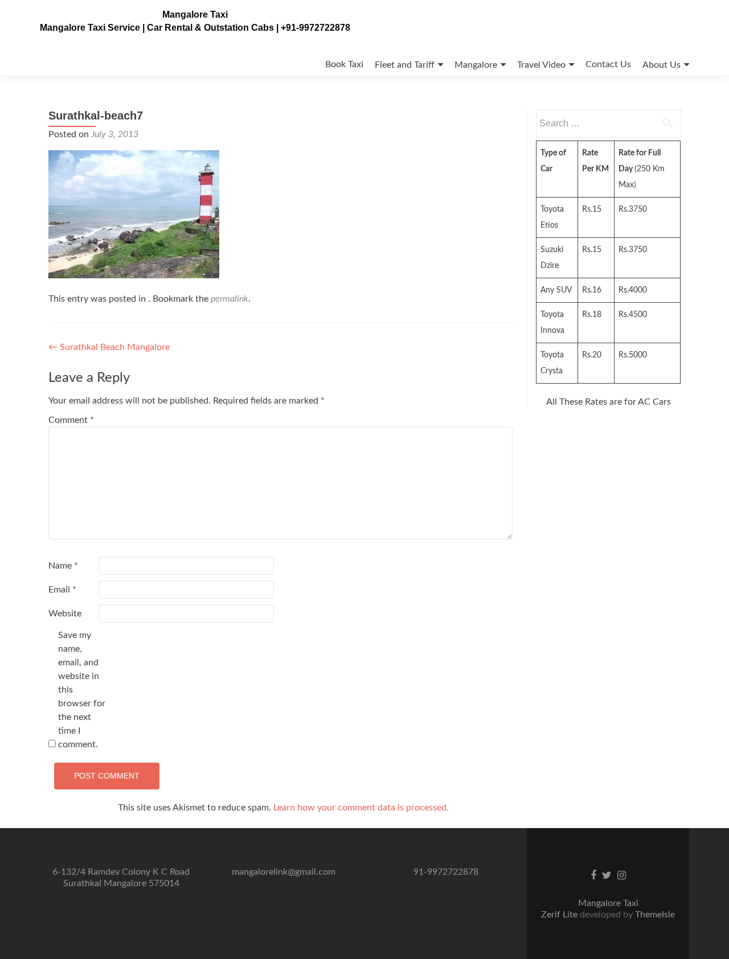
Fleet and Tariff (405, 64)
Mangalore (475, 64)
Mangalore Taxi (195, 14)
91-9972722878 (445, 871)
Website (64, 613)
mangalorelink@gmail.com (283, 871)
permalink (229, 298)
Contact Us (608, 64)
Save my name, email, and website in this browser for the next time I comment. (81, 690)
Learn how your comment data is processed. (361, 807)
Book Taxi (344, 64)
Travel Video (541, 64)
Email (62, 589)
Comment (71, 420)
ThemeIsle (655, 914)
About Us (661, 64)
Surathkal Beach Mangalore (109, 347)
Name (63, 565)
